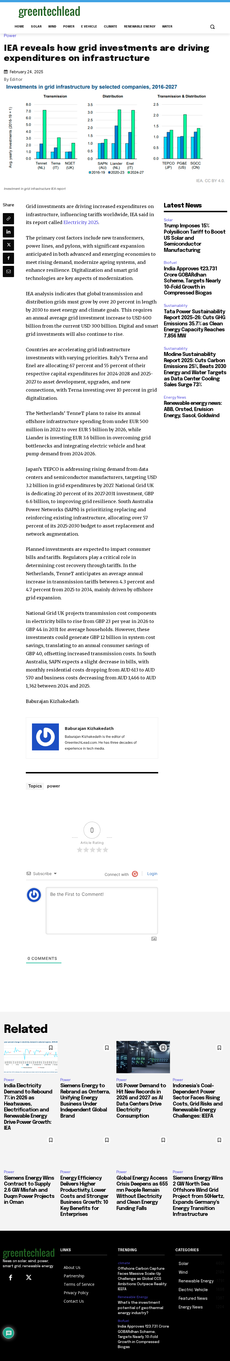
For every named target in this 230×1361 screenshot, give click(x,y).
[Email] (8, 271)
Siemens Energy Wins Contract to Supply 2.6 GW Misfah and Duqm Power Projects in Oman (29, 1190)
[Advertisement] (153, 11)
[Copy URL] (8, 218)
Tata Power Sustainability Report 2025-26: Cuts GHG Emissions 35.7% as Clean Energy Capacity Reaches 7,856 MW (194, 324)
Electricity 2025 (80, 222)
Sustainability (175, 305)
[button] (212, 26)
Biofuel (170, 262)
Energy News (175, 397)
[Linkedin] (8, 232)
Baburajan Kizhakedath (89, 728)
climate (124, 1263)
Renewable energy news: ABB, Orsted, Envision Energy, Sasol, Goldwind (193, 409)
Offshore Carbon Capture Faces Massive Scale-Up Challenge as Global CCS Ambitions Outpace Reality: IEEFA (142, 1279)
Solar (168, 220)
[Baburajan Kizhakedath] (45, 737)
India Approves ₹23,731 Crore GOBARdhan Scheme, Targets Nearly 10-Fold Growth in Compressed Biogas (192, 281)
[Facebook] (8, 258)
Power (10, 36)
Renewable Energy (133, 1297)
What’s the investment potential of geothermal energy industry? (140, 1308)
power (53, 786)
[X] (8, 245)
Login (151, 873)
